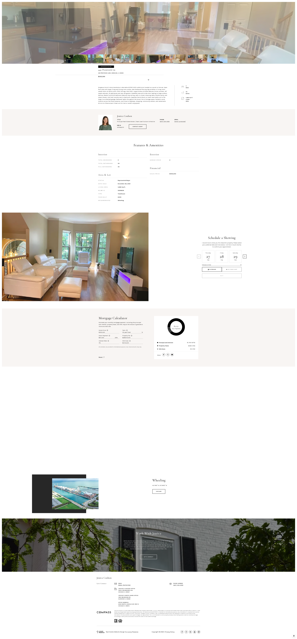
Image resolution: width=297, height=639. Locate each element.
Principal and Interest (166, 342)
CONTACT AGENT (138, 126)
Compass (155, 610)
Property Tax (126, 335)
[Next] (245, 256)
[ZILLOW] (194, 631)
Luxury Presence (132, 632)
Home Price (102, 330)
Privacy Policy (169, 632)
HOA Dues (125, 341)
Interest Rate (103, 341)
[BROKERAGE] (198, 631)
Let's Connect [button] (148, 557)
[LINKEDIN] (190, 631)
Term (124, 330)
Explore (159, 491)
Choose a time (206, 265)
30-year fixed (126, 332)
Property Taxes (164, 345)
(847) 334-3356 (165, 121)
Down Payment (103, 335)
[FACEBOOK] (182, 631)
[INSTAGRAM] (186, 631)
